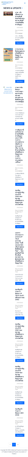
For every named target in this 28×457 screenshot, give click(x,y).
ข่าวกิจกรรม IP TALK (19, 212)
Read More (20, 43)
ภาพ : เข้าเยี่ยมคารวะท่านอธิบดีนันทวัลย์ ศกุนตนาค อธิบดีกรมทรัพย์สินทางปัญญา (19, 18)
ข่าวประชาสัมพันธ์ (18, 32)
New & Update (19, 30)
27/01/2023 (20, 27)
